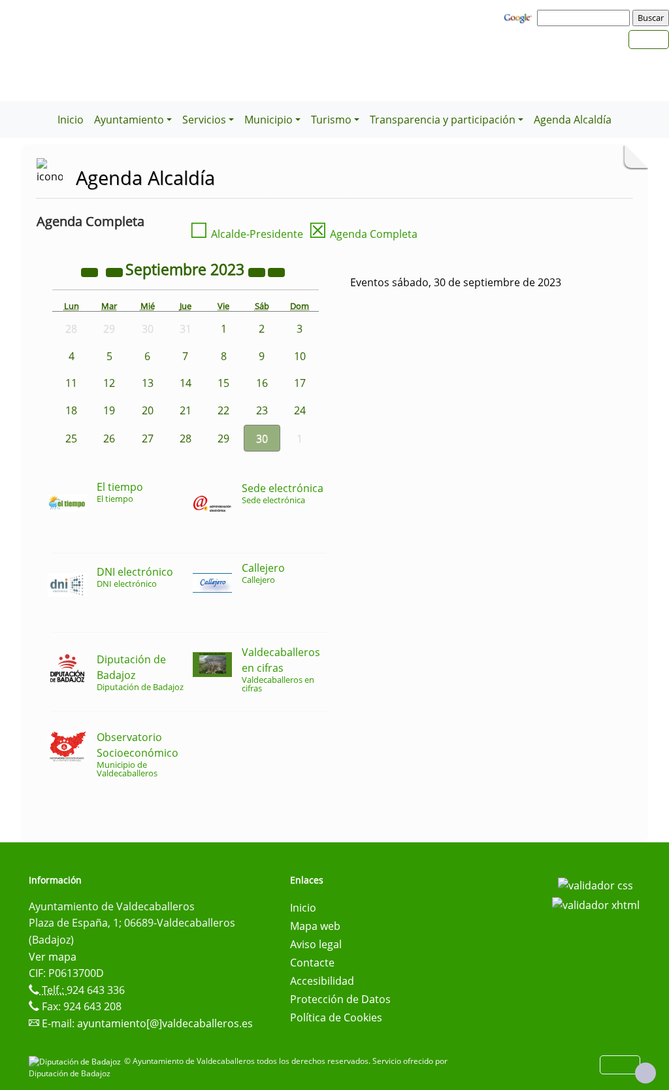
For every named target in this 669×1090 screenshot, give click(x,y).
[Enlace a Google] (519, 17)
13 (148, 383)
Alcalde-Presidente (246, 234)
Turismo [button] (331, 119)
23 (262, 410)
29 (223, 438)
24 (300, 410)
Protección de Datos (340, 999)
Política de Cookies (336, 1017)
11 (71, 383)
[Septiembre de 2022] (91, 271)
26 (109, 438)
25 (71, 438)
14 (185, 383)
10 (300, 356)
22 (223, 410)
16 (262, 383)
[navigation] (585, 17)
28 (185, 438)
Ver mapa (52, 957)
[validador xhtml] (596, 904)
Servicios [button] (204, 119)
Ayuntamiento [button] (129, 119)
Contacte (312, 962)
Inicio (70, 119)
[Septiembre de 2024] (258, 271)
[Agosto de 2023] (115, 271)
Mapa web (315, 926)
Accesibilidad (322, 981)
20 (148, 410)
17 (300, 383)
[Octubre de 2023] (276, 271)
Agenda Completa (362, 234)
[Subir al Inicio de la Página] (645, 1073)
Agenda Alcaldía (573, 119)
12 (109, 383)
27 (148, 438)
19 (109, 410)
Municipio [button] (268, 119)
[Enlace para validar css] (595, 884)
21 (185, 410)
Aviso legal (316, 944)
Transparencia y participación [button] (442, 119)
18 (71, 410)
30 (262, 438)
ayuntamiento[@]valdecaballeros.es (165, 1023)
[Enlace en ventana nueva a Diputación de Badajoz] (76, 1060)
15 (223, 383)
